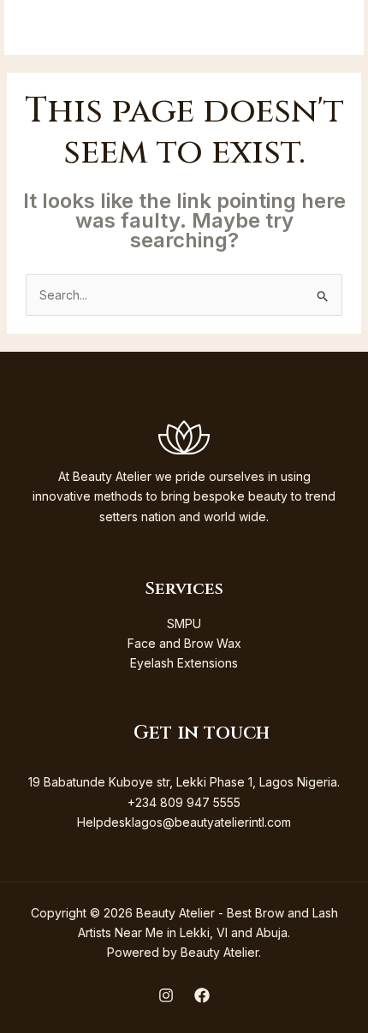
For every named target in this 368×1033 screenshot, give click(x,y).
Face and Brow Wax (184, 643)
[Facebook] (202, 995)
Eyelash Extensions (184, 663)
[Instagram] (166, 995)
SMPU (184, 623)
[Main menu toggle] (328, 27)
